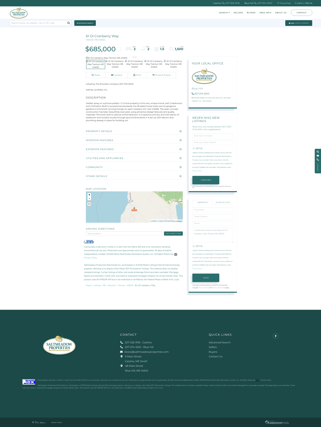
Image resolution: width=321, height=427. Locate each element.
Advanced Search (86, 23)
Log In (300, 3)
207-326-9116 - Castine (138, 342)
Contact (302, 13)
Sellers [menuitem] (238, 13)
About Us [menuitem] (281, 13)
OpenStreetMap (167, 221)
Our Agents (207, 101)
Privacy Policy (90, 257)
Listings (97, 285)
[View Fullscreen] (89, 204)
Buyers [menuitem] (251, 13)
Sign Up (308, 3)
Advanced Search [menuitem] (220, 342)
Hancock (112, 285)
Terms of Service (218, 288)
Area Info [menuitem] (265, 13)
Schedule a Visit (223, 202)
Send (206, 278)
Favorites (285, 3)
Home (89, 285)
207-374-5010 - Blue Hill (139, 347)
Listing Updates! (300, 23)
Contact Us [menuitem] (215, 356)
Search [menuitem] (223, 13)
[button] (68, 23)
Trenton (121, 285)
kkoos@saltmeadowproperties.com (146, 351)
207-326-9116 (232, 3)
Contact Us (196, 101)
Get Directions (173, 233)
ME (104, 285)
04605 (130, 285)
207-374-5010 (264, 3)
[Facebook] (275, 336)
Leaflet (153, 221)
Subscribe (206, 180)
